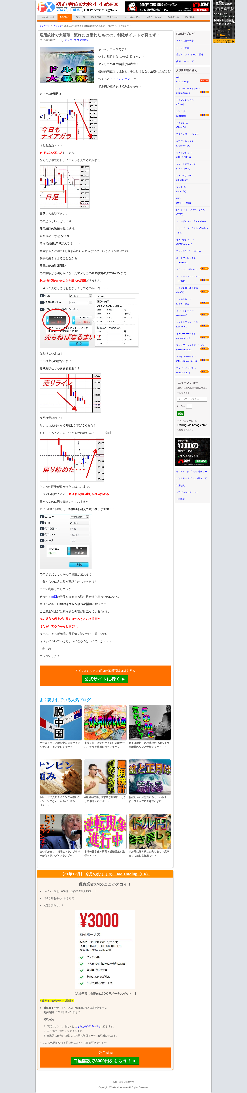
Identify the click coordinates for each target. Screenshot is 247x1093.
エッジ (68, 40)
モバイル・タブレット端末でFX (191, 471)
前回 (54, 596)
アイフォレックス (121, 78)
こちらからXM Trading (88, 1026)
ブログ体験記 (81, 40)
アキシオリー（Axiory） (188, 134)
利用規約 (180, 485)
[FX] (78, 11)
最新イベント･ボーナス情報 (189, 54)
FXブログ (64, 17)
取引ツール (112, 17)
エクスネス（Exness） (187, 269)
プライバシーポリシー (187, 492)
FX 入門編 (96, 17)
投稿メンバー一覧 (185, 61)
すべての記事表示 (185, 40)
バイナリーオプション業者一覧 (191, 478)
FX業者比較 (173, 17)
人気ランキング (153, 17)
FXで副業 (190, 17)
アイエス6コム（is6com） (189, 251)
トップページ (47, 17)
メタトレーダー (132, 17)
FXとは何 (80, 17)
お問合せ (180, 499)
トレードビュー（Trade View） (191, 221)
